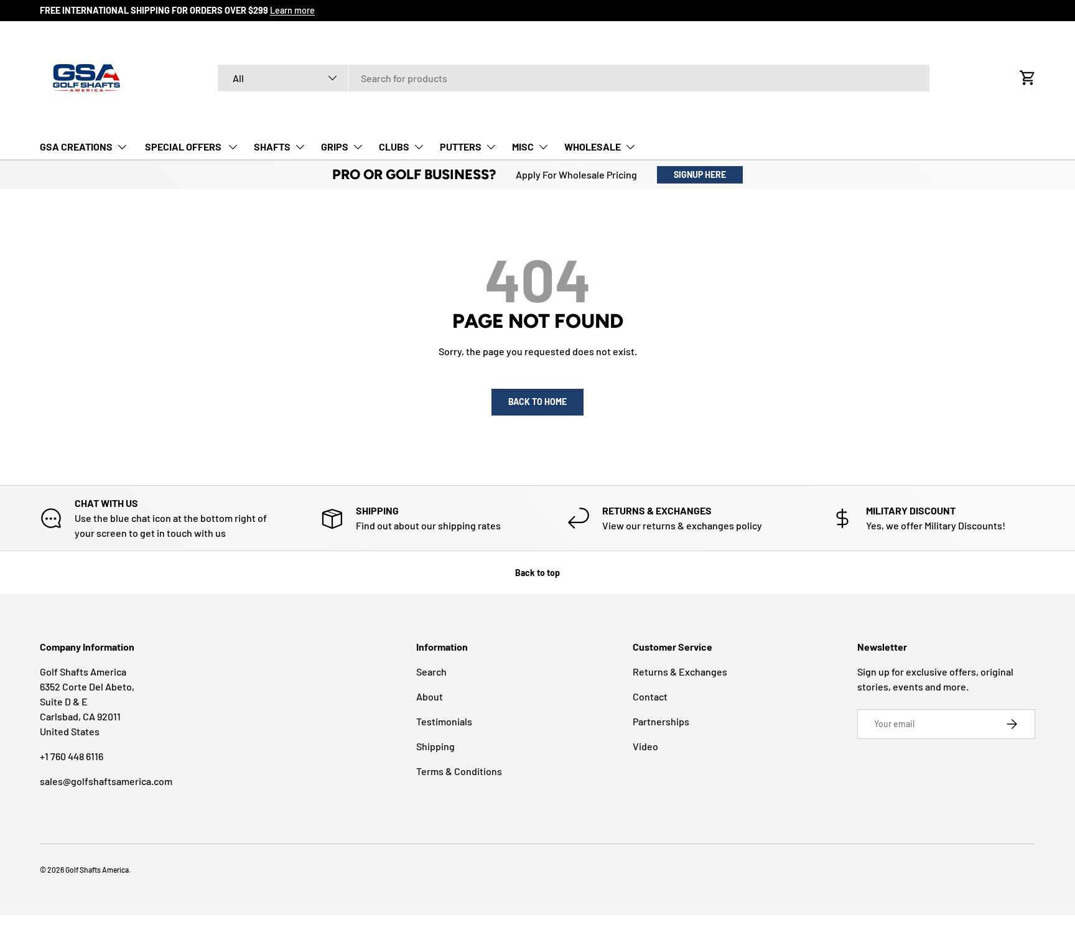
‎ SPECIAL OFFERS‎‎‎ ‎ (183, 146)
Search (431, 671)
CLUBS (394, 146)
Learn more (292, 10)
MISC (523, 146)
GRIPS (334, 146)
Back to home (537, 401)
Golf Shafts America (97, 869)
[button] (1027, 77)
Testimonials (444, 721)
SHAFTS (272, 146)
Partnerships (661, 721)
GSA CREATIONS (76, 146)
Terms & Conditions (459, 771)
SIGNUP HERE (700, 174)
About (429, 696)
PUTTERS (461, 146)
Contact (650, 696)
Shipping (435, 746)
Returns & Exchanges (680, 671)
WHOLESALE (592, 146)
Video (645, 746)
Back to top (537, 572)
